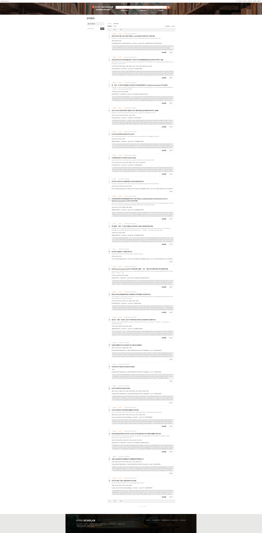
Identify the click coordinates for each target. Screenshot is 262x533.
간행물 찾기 (143, 10)
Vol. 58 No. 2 (124, 117)
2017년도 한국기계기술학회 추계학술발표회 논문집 (138, 259)
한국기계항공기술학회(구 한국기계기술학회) (163, 188)
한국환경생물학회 (148, 417)
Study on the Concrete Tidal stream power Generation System (127, 254)
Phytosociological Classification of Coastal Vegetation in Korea (128, 483)
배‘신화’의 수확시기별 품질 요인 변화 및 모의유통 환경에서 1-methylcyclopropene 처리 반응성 (140, 85)
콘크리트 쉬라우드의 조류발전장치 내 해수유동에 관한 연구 (128, 181)
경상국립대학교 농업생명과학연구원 (140, 94)
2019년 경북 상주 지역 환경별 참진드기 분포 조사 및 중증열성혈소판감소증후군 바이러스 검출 (137, 60)
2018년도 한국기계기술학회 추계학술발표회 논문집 (138, 188)
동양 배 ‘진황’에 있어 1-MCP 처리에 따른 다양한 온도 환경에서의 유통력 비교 (134, 320)
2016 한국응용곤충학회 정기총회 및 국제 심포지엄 (138, 464)
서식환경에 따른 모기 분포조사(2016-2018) (124, 158)
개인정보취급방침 (156, 520)
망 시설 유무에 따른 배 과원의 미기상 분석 (123, 134)
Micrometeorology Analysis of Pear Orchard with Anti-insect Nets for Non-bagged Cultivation (135, 136)
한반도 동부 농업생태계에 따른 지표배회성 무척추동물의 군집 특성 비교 (131, 294)
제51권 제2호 (123, 278)
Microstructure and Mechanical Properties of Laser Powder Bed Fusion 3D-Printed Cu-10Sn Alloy (136, 38)
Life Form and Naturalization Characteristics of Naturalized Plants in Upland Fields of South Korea (137, 412)
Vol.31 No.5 (134, 43)
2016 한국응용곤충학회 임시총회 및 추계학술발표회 (138, 350)
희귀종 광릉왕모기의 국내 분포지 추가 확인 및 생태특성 (127, 345)
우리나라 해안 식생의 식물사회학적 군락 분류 (124, 481)
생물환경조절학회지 (116, 141)
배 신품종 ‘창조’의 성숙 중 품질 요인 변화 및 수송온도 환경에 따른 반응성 (132, 226)
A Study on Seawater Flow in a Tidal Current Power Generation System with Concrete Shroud (135, 183)
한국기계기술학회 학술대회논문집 (119, 188)
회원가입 (250, 1)
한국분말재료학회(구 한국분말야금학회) (153, 43)
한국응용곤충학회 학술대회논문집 (119, 350)
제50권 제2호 (123, 442)
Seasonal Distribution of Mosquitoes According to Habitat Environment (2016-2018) (133, 160)
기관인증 (240, 1)
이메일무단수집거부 (165, 520)
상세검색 (160, 10)
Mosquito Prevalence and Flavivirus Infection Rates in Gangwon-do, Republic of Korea (133, 112)
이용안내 (259, 1)
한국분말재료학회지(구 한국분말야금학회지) (121, 43)
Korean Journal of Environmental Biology (121, 417)
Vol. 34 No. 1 (135, 488)
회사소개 (148, 520)
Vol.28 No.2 (124, 141)
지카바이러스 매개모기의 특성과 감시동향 (123, 367)
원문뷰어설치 (175, 520)
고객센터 (254, 1)
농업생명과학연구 (115, 94)
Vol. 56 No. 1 (124, 303)
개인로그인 (245, 1)
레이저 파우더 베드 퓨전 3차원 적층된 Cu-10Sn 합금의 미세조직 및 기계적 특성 (133, 36)
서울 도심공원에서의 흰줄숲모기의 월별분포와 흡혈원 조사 (128, 459)
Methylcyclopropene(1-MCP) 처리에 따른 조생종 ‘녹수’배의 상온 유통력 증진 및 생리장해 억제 (140, 269)
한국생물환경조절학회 (139, 141)
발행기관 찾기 (124, 10)
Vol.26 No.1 (124, 328)
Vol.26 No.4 (124, 235)
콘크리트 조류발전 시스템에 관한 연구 (122, 251)
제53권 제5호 (123, 94)
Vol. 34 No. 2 (135, 417)
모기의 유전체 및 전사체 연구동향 (121, 388)
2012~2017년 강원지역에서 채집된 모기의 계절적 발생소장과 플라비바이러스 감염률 (135, 110)
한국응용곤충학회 (138, 68)
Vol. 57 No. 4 (124, 165)
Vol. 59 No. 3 (124, 68)
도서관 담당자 (183, 520)
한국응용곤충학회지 (116, 68)
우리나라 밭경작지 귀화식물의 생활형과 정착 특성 (125, 410)
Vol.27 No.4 (124, 210)
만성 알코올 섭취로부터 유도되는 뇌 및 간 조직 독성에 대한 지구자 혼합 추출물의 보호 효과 (136, 434)
